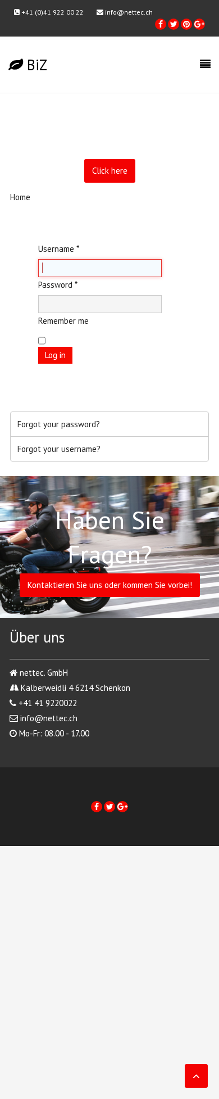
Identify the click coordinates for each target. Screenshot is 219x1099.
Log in (55, 355)
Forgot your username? (59, 449)
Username (58, 248)
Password (57, 284)
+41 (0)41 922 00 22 (52, 12)
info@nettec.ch (128, 12)
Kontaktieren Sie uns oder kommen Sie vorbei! (110, 585)
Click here (109, 170)
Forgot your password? (58, 424)
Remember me (63, 320)
